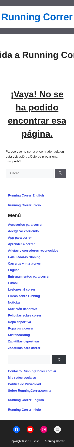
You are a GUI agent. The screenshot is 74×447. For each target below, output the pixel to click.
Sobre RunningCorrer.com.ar (30, 390)
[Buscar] (60, 173)
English (13, 270)
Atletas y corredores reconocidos (33, 250)
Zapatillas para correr (24, 348)
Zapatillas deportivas (23, 341)
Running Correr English (26, 195)
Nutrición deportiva (22, 309)
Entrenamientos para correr (29, 276)
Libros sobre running (24, 296)
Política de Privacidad (24, 384)
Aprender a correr (21, 244)
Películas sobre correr (24, 315)
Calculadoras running (24, 257)
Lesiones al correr (21, 289)
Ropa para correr (21, 328)
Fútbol (13, 283)
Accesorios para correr (25, 224)
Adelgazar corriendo (23, 231)
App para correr (20, 237)
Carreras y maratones (24, 263)
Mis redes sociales (22, 377)
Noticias (14, 302)
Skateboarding (19, 335)
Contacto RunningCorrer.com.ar (32, 371)
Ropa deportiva (19, 322)
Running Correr (37, 16)
